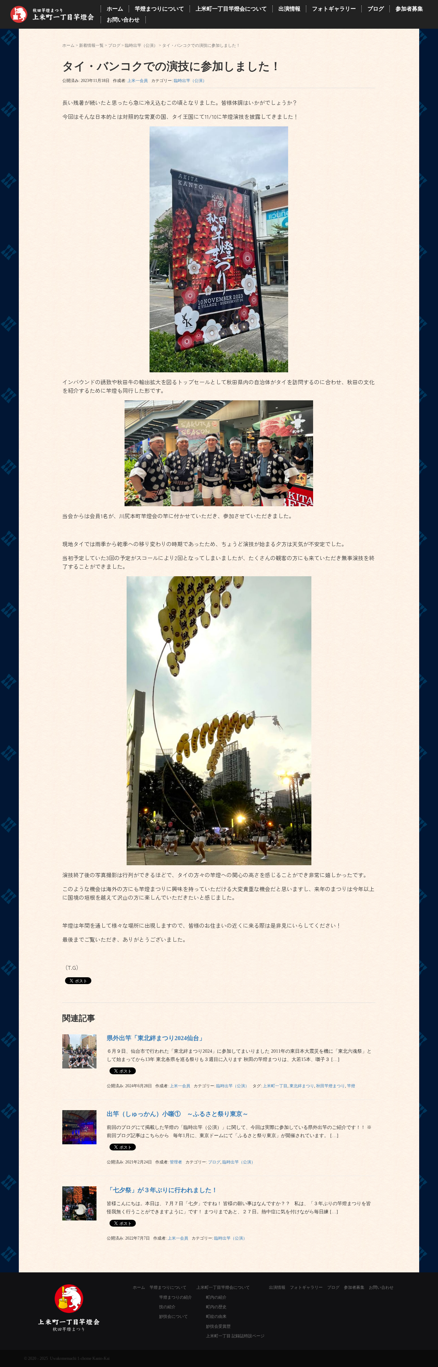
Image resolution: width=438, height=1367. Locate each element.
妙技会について (173, 1316)
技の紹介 (167, 1306)
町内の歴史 (216, 1306)
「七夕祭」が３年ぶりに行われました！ (162, 1190)
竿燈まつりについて (168, 1287)
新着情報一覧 (91, 45)
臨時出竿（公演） (141, 45)
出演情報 (277, 1287)
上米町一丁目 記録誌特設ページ (235, 1336)
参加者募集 (354, 1287)
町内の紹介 (216, 1297)
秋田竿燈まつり (330, 1085)
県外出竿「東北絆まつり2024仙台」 (156, 1038)
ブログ (114, 45)
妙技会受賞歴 (218, 1326)
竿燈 (351, 1085)
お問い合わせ (381, 1287)
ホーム (68, 45)
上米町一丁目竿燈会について (223, 1287)
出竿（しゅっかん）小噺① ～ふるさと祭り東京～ (177, 1113)
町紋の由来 (216, 1316)
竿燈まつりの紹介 (175, 1297)
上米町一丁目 (275, 1085)
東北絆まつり (301, 1085)
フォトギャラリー (306, 1287)
